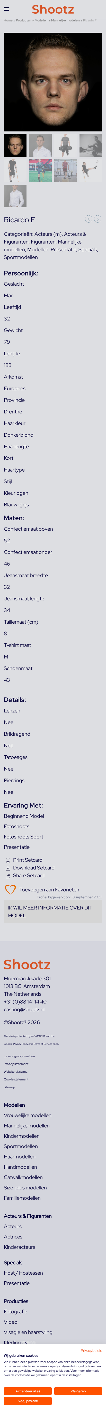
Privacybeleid (91, 1350)
